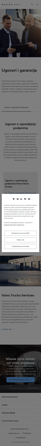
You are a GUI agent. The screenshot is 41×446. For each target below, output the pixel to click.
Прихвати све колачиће (21, 233)
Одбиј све (20, 240)
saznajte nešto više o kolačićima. (14, 225)
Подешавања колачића (20, 246)
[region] (20, 223)
